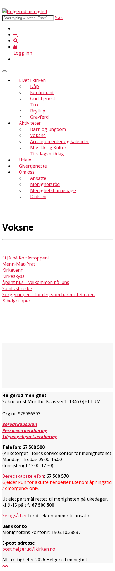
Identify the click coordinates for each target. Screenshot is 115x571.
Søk (59, 17)
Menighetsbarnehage (53, 190)
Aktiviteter (30, 123)
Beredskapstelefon (23, 476)
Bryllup (37, 111)
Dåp (34, 86)
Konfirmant (42, 92)
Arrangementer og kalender (59, 141)
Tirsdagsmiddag (47, 154)
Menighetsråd (45, 184)
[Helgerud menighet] (24, 11)
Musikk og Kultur (48, 147)
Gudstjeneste (44, 98)
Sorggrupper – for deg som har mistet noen (48, 294)
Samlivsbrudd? (17, 288)
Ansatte (38, 178)
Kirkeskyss (13, 276)
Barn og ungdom (48, 129)
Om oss (27, 172)
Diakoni (38, 196)
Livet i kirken (32, 80)
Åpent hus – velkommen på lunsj (36, 282)
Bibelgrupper (16, 301)
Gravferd (39, 117)
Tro (34, 105)
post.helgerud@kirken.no (28, 549)
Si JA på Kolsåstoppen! (25, 258)
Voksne (38, 135)
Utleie (25, 160)
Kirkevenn (12, 270)
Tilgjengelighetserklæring (30, 436)
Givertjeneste (33, 166)
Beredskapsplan (19, 424)
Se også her (14, 516)
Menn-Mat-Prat (18, 264)
